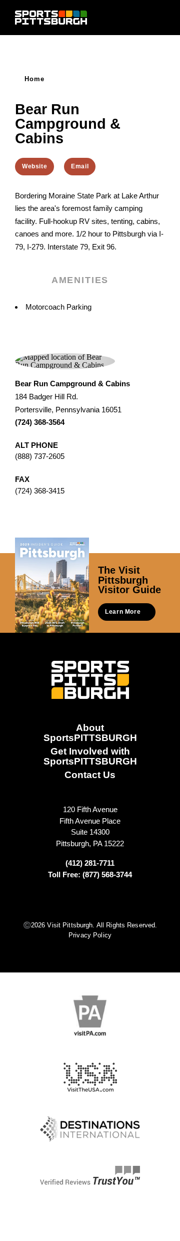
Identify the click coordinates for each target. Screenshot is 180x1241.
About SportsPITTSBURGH (90, 732)
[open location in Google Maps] (65, 360)
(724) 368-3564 (39, 422)
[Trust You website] (90, 1175)
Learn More (122, 611)
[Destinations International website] (90, 1129)
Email (79, 166)
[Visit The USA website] (90, 1077)
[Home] (51, 18)
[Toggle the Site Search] (141, 17)
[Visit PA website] (90, 1015)
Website (34, 166)
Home (34, 79)
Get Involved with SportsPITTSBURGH (90, 756)
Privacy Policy (90, 935)
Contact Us (90, 774)
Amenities (80, 280)
